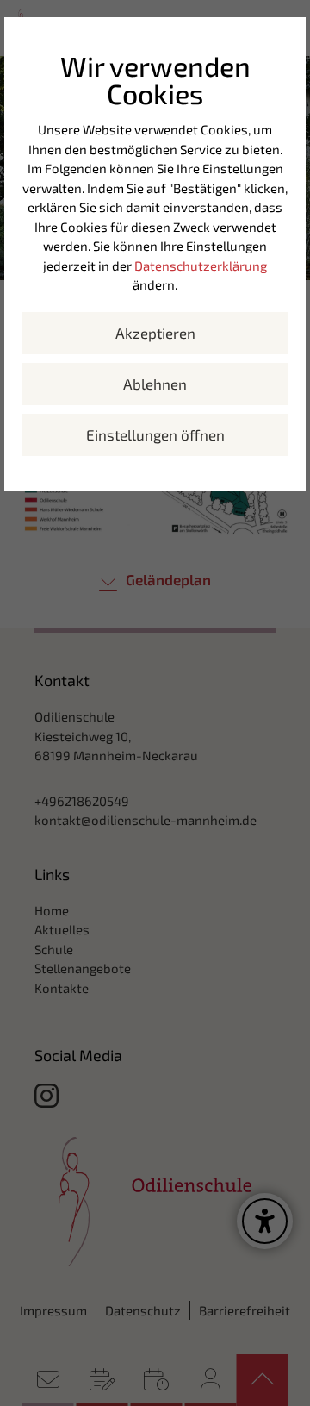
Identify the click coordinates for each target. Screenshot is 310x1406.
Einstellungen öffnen (155, 434)
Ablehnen (155, 383)
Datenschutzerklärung (200, 265)
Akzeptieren (155, 332)
